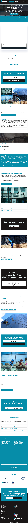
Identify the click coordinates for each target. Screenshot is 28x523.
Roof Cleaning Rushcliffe (4, 444)
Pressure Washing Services (6, 259)
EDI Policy (2, 517)
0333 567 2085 (24, 1)
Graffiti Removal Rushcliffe (18, 443)
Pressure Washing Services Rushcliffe (5, 441)
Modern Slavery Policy (4, 514)
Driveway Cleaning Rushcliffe (4, 446)
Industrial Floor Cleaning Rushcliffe (19, 442)
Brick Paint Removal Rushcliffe (18, 446)
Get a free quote (14, 226)
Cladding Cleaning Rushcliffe (4, 443)
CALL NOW (14, 77)
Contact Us (16, 506)
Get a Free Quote (14, 80)
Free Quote (16, 505)
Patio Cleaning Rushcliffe (4, 445)
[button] (11, 1)
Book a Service (14, 13)
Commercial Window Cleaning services (8, 309)
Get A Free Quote (14, 467)
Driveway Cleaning (3, 509)
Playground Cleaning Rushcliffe (18, 444)
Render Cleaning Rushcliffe (4, 442)
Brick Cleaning (3, 510)
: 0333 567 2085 (14, 408)
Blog (15, 507)
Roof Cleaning (3, 507)
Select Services (3, 38)
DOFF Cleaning (3, 511)
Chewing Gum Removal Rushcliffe (19, 445)
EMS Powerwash (14, 64)
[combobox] (14, 39)
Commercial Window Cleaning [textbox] (5, 39)
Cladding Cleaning (3, 506)
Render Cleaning (3, 505)
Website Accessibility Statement (5, 518)
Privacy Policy (3, 516)
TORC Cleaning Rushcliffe (18, 441)
